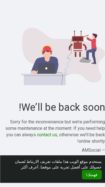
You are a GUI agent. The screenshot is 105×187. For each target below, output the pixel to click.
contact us (47, 134)
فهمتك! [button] (91, 174)
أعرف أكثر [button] (29, 167)
